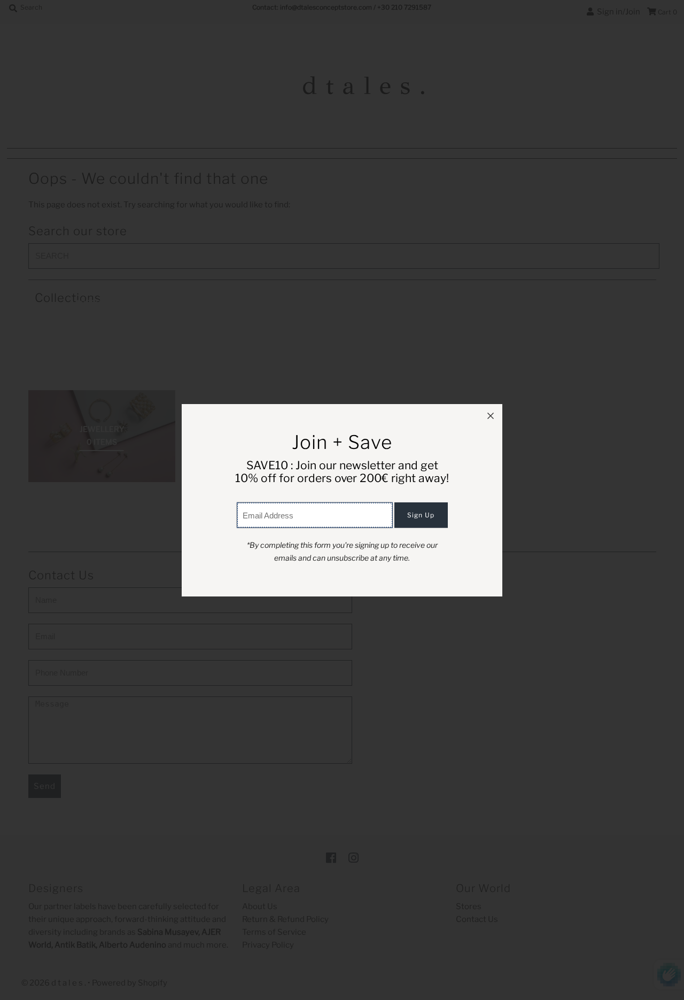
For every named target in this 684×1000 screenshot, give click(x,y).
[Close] (490, 416)
